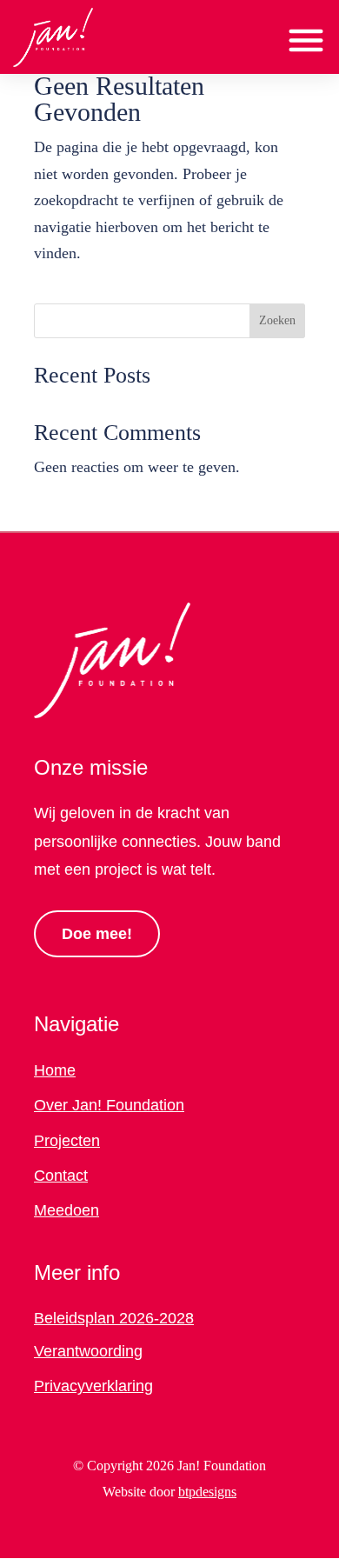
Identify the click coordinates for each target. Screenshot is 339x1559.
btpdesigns (207, 1491)
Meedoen (66, 1210)
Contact (61, 1175)
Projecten (67, 1140)
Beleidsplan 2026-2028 (114, 1318)
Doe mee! (97, 934)
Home (55, 1070)
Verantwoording (88, 1351)
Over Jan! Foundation (109, 1105)
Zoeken (277, 320)
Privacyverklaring (93, 1386)
